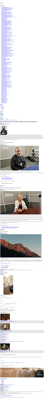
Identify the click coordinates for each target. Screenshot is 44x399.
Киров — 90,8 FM (4, 38)
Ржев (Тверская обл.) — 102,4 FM (5, 63)
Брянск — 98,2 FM (4, 14)
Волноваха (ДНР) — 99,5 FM (5, 18)
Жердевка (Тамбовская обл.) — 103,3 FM (6, 28)
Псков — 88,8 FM (3, 61)
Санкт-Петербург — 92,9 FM (5, 66)
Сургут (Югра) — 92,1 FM (4, 72)
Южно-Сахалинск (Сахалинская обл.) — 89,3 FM (7, 86)
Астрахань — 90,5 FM (4, 10)
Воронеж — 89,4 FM (4, 19)
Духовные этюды (2, 230)
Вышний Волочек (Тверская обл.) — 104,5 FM (7, 20)
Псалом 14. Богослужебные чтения (4, 334)
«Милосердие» (10, 384)
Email (1, 358)
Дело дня (3, 108)
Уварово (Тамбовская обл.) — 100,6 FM (6, 80)
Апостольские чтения (4, 320)
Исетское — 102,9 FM (4, 96)
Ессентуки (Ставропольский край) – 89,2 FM (6, 27)
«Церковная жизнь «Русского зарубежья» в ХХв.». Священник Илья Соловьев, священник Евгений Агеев (12, 341)
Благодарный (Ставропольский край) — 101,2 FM (7, 12)
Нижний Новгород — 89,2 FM (5, 52)
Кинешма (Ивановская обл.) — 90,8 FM (6, 37)
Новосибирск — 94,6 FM (4, 54)
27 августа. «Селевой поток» (5, 267)
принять (1, 398)
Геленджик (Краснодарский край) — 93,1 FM (7, 22)
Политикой (17, 362)
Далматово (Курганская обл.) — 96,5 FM (6, 23)
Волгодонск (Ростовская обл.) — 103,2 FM (6, 17)
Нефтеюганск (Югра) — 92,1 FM (5, 51)
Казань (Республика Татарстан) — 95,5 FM (6, 34)
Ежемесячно (2, 272)
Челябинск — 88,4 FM (4, 84)
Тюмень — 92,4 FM (4, 79)
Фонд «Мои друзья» (6, 384)
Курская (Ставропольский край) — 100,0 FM (6, 43)
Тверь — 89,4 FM (3, 74)
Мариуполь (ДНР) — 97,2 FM (5, 46)
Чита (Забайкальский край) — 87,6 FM (6, 85)
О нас (2, 109)
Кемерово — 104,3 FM (4, 36)
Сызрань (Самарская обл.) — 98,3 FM (6, 73)
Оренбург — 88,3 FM (4, 57)
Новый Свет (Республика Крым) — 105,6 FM (7, 56)
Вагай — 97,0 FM (3, 92)
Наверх (1, 378)
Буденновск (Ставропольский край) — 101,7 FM (7, 15)
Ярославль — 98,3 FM (4, 88)
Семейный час (7, 176)
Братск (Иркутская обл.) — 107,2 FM (6, 13)
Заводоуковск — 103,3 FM (4, 95)
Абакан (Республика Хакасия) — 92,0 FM (6, 7)
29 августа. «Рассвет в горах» (5, 266)
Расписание (3, 107)
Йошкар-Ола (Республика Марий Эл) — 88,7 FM (7, 33)
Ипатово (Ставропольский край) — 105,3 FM (7, 32)
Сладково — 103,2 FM (4, 101)
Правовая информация (2, 394)
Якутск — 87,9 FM (4, 87)
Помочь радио (2, 274)
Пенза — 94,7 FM (3, 60)
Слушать (1, 320)
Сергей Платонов (4, 223)
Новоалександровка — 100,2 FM (5, 99)
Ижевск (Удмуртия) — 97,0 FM (5, 31)
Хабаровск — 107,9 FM (4, 82)
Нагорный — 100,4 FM (4, 98)
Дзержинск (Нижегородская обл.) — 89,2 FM (6, 24)
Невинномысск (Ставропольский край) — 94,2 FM (7, 50)
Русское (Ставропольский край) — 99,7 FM (6, 64)
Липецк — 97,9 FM (4, 45)
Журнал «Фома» (2, 384)
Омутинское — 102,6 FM (4, 100)
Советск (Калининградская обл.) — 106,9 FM (7, 70)
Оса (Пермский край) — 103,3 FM (5, 59)
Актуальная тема (4, 337)
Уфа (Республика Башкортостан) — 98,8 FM (6, 81)
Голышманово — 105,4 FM (4, 93)
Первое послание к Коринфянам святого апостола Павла (6, 321)
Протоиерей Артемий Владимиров (6, 263)
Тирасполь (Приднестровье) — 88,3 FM (6, 75)
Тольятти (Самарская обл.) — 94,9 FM (6, 77)
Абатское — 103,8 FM (4, 89)
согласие (3, 365)
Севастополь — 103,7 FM (4, 68)
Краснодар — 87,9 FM (4, 42)
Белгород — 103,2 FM (4, 11)
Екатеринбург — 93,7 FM (4, 26)
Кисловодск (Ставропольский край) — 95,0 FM (7, 39)
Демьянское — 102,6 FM (4, 94)
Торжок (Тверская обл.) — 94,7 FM (5, 78)
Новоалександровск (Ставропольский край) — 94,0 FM (8, 53)
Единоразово (5, 272)
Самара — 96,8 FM (4, 65)
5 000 (3, 270)
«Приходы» (13, 384)
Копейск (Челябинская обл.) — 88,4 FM (6, 40)
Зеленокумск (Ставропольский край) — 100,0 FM (7, 29)
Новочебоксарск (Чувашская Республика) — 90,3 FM (7, 55)
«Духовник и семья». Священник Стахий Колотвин (7, 178)
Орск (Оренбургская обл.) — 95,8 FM (6, 58)
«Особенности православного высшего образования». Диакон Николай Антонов (10, 227)
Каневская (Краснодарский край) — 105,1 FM (7, 35)
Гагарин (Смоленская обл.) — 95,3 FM (6, 21)
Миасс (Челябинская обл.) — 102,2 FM (6, 48)
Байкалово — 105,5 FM (4, 90)
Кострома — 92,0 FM (4, 41)
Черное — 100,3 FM (4, 102)
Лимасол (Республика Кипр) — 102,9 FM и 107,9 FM (7, 44)
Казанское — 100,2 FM (4, 97)
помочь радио (1, 104)
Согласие (3, 303)
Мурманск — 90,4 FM (4, 49)
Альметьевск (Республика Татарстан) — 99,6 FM (7, 8)
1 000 (1, 270)
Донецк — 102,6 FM (4, 25)
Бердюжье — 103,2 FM (4, 91)
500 (0, 270)
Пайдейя (1, 186)
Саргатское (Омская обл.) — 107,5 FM (6, 67)
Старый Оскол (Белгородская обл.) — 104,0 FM (7, 71)
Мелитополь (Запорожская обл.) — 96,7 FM (6, 47)
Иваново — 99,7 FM (4, 30)
